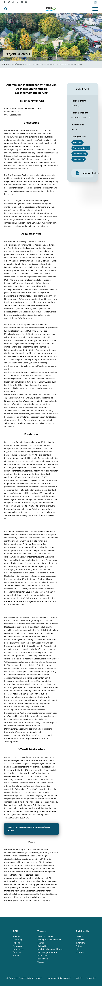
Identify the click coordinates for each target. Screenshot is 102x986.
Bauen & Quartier (45, 936)
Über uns (17, 952)
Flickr (78, 949)
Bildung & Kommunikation (49, 939)
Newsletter (91, 978)
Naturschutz (42, 955)
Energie (40, 943)
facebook (80, 939)
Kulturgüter (42, 946)
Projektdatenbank (9, 64)
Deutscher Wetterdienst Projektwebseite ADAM (28, 829)
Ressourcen (42, 958)
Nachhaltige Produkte (47, 952)
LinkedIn (79, 936)
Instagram (80, 943)
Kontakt (78, 978)
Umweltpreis (18, 949)
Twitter (79, 946)
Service (16, 955)
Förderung (17, 939)
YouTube (80, 952)
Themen (16, 936)
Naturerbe (17, 946)
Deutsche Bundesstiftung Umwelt (25, 978)
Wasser (40, 962)
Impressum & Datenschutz (59, 978)
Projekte (16, 943)
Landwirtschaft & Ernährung (50, 949)
